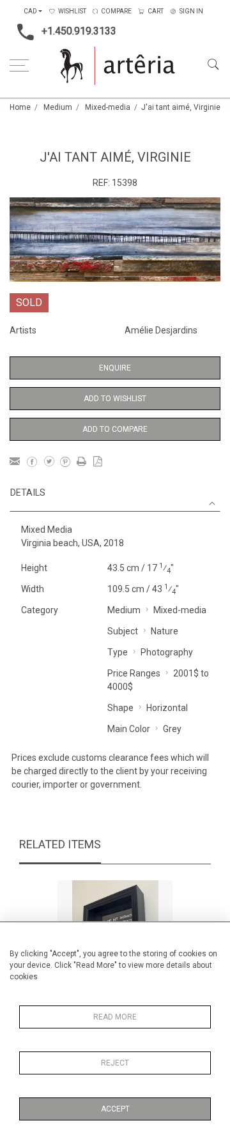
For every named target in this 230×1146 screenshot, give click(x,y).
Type (117, 652)
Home (20, 107)
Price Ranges (133, 673)
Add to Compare (115, 429)
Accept (115, 1108)
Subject (122, 631)
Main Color (128, 729)
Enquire (115, 367)
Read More (115, 1016)
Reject (115, 1062)
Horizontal (167, 708)
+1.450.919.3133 (79, 31)
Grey (172, 729)
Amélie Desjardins (161, 330)
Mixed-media (107, 107)
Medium (57, 107)
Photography (167, 652)
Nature (164, 631)
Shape (120, 708)
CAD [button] (30, 11)
